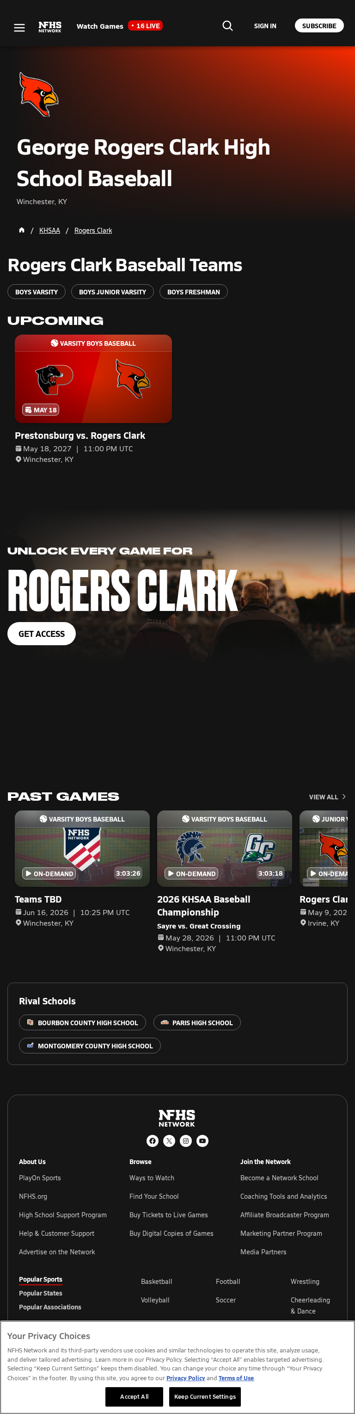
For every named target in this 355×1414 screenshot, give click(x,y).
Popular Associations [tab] (50, 1306)
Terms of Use (236, 1377)
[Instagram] (186, 1141)
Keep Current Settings (205, 1396)
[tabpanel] (238, 1305)
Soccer (226, 1300)
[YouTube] (202, 1141)
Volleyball (155, 1300)
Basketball (156, 1281)
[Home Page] (22, 230)
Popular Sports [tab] (40, 1279)
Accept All (134, 1396)
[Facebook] (153, 1141)
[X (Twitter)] (169, 1141)
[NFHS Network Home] (50, 27)
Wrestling (305, 1281)
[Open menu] (19, 27)
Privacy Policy (185, 1377)
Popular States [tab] (40, 1292)
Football (228, 1281)
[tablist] (65, 1293)
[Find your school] (227, 25)
